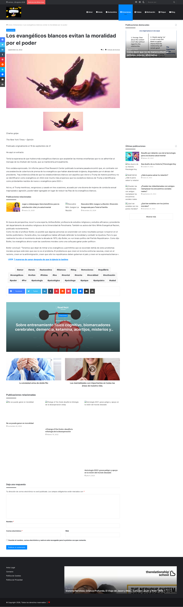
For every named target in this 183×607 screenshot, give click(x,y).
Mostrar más (151, 217)
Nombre (10, 522)
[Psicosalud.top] (13, 12)
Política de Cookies (13, 576)
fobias (45, 275)
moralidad (93, 275)
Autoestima (112, 12)
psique (85, 280)
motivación (109, 275)
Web (67, 531)
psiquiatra (99, 280)
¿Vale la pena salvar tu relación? (154, 175)
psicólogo (71, 280)
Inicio (10, 25)
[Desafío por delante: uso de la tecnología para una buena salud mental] (132, 156)
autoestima (46, 269)
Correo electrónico (14, 531)
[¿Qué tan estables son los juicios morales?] (132, 207)
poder (14, 280)
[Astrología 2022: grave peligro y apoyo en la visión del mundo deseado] (102, 434)
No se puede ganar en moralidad (20, 423)
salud (113, 280)
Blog (173, 12)
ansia (32, 269)
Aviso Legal (10, 568)
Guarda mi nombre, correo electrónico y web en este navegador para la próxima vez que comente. (47, 540)
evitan (32, 275)
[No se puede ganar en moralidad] (24, 411)
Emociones (126, 12)
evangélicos (17, 275)
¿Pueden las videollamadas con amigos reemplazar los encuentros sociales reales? (158, 188)
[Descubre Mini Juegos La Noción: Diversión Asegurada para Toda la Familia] (72, 207)
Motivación (150, 12)
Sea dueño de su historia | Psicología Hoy (158, 164)
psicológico (54, 280)
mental (66, 275)
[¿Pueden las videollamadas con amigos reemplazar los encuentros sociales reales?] (132, 193)
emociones (87, 269)
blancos (62, 269)
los (55, 275)
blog (74, 269)
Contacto (9, 572)
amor (20, 269)
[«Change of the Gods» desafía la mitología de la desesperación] (63, 414)
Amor (90, 12)
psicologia (38, 280)
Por (25, 280)
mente (79, 275)
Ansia (100, 12)
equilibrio (104, 269)
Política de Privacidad (14, 580)
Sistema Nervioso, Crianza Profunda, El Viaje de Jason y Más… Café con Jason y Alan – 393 (114, 590)
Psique (163, 12)
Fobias (138, 12)
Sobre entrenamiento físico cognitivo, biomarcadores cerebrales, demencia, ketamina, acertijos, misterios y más (63, 329)
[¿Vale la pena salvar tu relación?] (132, 178)
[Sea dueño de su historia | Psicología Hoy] (132, 167)
